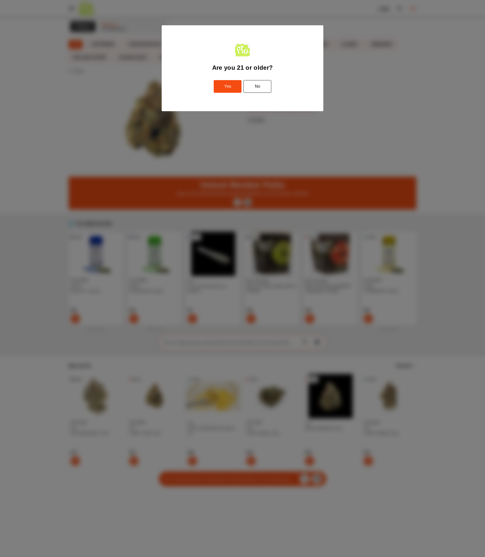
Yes (227, 86)
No (257, 86)
